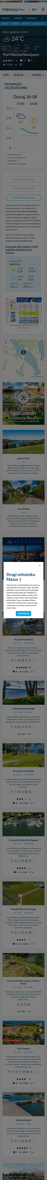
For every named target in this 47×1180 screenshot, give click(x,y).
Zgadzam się (23, 613)
